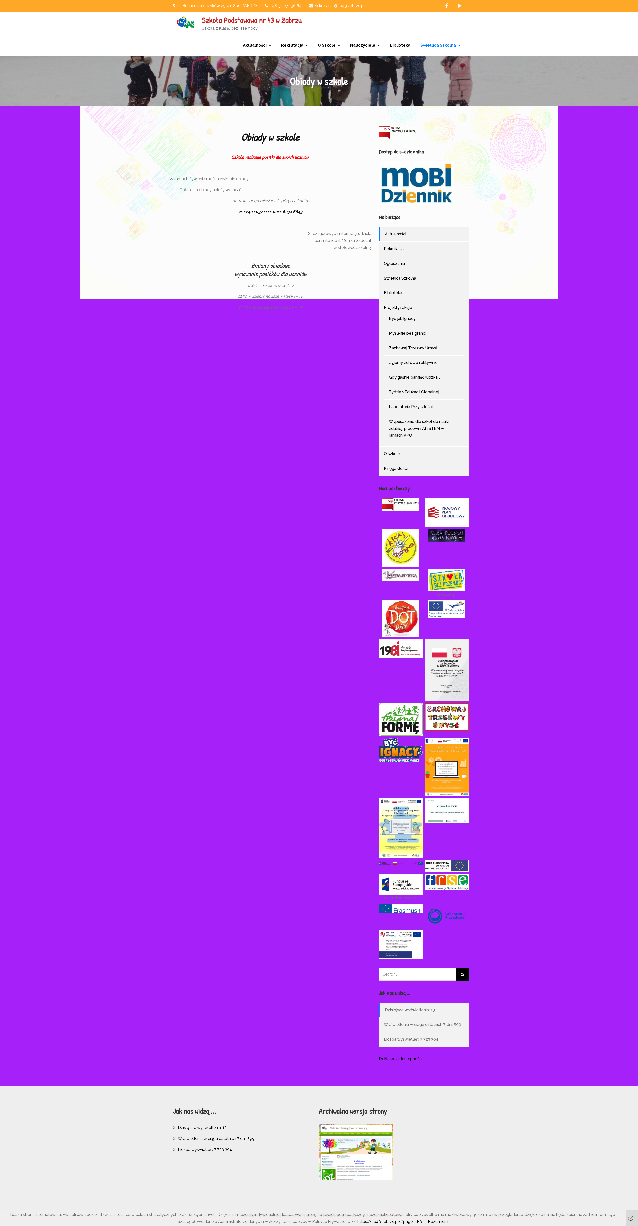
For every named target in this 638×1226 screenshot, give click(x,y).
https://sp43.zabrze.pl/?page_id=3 (389, 1221)
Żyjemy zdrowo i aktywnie (413, 362)
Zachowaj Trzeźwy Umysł (413, 348)
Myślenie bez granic (407, 333)
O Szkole (327, 45)
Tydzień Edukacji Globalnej (414, 392)
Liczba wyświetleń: (402, 1039)
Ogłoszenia (394, 263)
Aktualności (255, 45)
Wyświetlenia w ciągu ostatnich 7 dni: (419, 1024)
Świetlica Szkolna (438, 45)
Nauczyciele (362, 45)
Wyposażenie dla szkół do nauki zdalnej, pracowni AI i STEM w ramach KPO (419, 428)
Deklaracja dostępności (400, 1058)
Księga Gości (396, 468)
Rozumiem (438, 1221)
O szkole (392, 453)
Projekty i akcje (398, 307)
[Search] (462, 974)
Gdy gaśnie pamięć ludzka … (414, 377)
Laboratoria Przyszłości (411, 406)
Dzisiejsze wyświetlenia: (408, 1010)
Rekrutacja (292, 45)
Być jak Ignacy (402, 318)
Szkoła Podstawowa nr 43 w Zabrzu (252, 20)
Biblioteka (400, 45)
